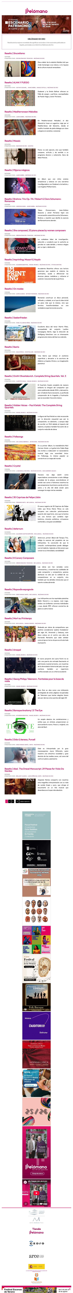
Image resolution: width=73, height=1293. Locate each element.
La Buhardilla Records (23, 471)
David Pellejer (29, 352)
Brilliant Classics (21, 776)
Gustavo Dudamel (21, 87)
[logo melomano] (36, 1216)
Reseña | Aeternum (14, 528)
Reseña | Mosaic (12, 140)
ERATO (31, 744)
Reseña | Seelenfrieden (16, 317)
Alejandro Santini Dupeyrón (24, 533)
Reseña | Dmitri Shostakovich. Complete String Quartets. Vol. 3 (35, 376)
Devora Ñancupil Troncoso (24, 58)
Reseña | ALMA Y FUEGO (17, 82)
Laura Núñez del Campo (34, 776)
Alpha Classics (20, 293)
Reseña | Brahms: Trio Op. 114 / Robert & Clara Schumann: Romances (33, 200)
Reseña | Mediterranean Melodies (21, 111)
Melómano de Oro (39, 58)
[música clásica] (36, 1083)
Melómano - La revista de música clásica (36, 11)
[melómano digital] (36, 825)
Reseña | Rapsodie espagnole (19, 589)
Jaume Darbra (32, 87)
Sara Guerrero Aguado (49, 471)
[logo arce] (36, 1256)
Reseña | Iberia (12, 346)
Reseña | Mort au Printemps (18, 618)
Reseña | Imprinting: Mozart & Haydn (23, 259)
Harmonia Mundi (21, 206)
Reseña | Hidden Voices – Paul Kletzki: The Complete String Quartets (33, 406)
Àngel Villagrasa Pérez (23, 322)
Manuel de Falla (41, 87)
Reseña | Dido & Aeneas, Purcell (20, 739)
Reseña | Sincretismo (15, 53)
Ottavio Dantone (56, 264)
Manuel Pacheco (34, 264)
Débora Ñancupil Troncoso (24, 563)
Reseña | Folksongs (14, 436)
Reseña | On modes (14, 288)
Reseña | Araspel (13, 649)
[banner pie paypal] (36, 1290)
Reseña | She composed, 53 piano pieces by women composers (35, 230)
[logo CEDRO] (36, 1243)
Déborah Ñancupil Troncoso (24, 235)
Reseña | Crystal (12, 465)
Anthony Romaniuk (31, 293)
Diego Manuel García (22, 594)
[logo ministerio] (36, 1266)
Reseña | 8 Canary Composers (19, 558)
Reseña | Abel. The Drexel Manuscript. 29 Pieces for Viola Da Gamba (34, 769)
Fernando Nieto (21, 502)
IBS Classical (30, 502)
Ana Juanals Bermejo (22, 441)
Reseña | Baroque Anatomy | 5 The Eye (23, 710)
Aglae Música (20, 352)
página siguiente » (25, 802)
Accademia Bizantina (22, 264)
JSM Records (33, 441)
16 (18, 801)
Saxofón (30, 146)
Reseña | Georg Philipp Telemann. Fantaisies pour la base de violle (34, 680)
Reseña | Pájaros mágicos (17, 170)
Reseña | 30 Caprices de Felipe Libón (23, 497)
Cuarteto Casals (21, 381)
